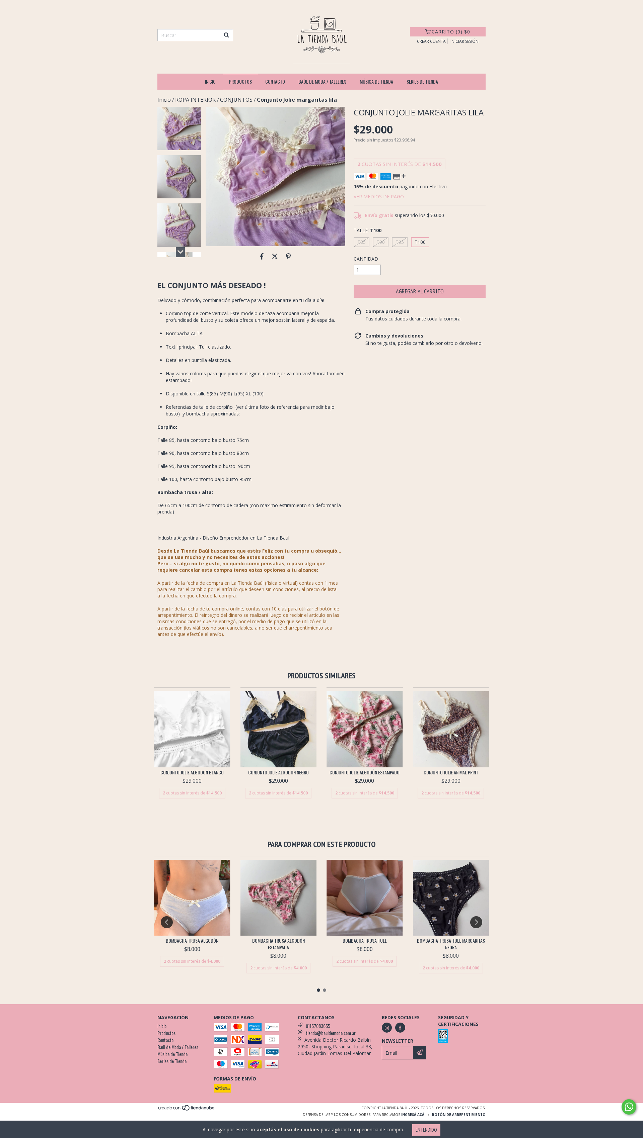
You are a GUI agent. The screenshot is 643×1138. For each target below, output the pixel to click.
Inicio (210, 81)
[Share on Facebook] (262, 256)
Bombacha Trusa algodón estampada (278, 944)
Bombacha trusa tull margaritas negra (451, 944)
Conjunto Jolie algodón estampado (365, 772)
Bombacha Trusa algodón (192, 940)
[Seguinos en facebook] (400, 1028)
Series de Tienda (422, 81)
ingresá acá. (413, 1114)
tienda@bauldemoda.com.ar (331, 1032)
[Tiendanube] (186, 1109)
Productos (240, 81)
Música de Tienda (376, 81)
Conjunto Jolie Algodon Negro (278, 772)
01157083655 (318, 1025)
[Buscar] (226, 35)
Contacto (275, 81)
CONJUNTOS (236, 99)
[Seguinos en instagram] (387, 1028)
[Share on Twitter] (275, 256)
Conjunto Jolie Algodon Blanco (192, 772)
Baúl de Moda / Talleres (322, 81)
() (451, 31)
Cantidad (366, 259)
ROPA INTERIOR (195, 99)
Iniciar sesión (464, 41)
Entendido (426, 1130)
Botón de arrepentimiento (459, 1114)
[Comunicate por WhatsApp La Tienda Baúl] (629, 1107)
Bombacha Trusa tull (365, 940)
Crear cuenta (431, 41)
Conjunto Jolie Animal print (451, 772)
